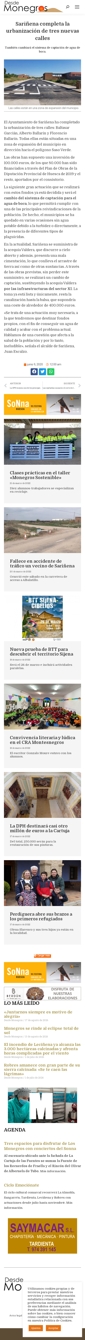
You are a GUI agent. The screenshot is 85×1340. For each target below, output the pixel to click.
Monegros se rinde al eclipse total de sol (41, 1030)
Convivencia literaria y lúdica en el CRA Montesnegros (42, 740)
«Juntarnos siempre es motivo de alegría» (38, 1014)
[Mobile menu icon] (77, 7)
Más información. (53, 1171)
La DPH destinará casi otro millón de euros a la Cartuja (39, 828)
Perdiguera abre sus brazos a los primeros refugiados (41, 916)
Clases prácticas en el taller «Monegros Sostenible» (40, 475)
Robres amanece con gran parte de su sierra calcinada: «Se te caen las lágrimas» (42, 1069)
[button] (34, 371)
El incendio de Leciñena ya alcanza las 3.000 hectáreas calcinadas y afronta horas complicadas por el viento (42, 1049)
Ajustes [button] (36, 1328)
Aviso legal (15, 1315)
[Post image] (42, 442)
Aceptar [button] (53, 1328)
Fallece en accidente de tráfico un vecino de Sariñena (42, 563)
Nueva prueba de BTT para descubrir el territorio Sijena (41, 652)
